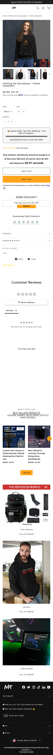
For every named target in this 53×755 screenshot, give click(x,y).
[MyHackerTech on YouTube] (48, 687)
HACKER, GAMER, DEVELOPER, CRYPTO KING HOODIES (28, 416)
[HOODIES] (26, 572)
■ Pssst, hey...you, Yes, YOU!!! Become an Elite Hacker (23, 704)
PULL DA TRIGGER (26, 534)
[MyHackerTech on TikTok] (38, 687)
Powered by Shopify (26, 752)
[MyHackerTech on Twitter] (28, 687)
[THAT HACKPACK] (26, 505)
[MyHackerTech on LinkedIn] (43, 687)
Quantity (6, 117)
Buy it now (26, 179)
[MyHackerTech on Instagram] (33, 687)
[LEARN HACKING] (26, 641)
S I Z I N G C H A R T (10, 248)
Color (5, 106)
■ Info (5, 726)
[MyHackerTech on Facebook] (23, 687)
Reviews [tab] (9, 310)
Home (5, 16)
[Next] (49, 438)
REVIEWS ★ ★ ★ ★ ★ (11, 241)
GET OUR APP (8, 696)
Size (18, 106)
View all (26, 472)
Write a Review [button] (28, 302)
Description (7, 233)
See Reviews (22, 148)
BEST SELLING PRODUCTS (26, 413)
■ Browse (6, 733)
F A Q (4, 253)
